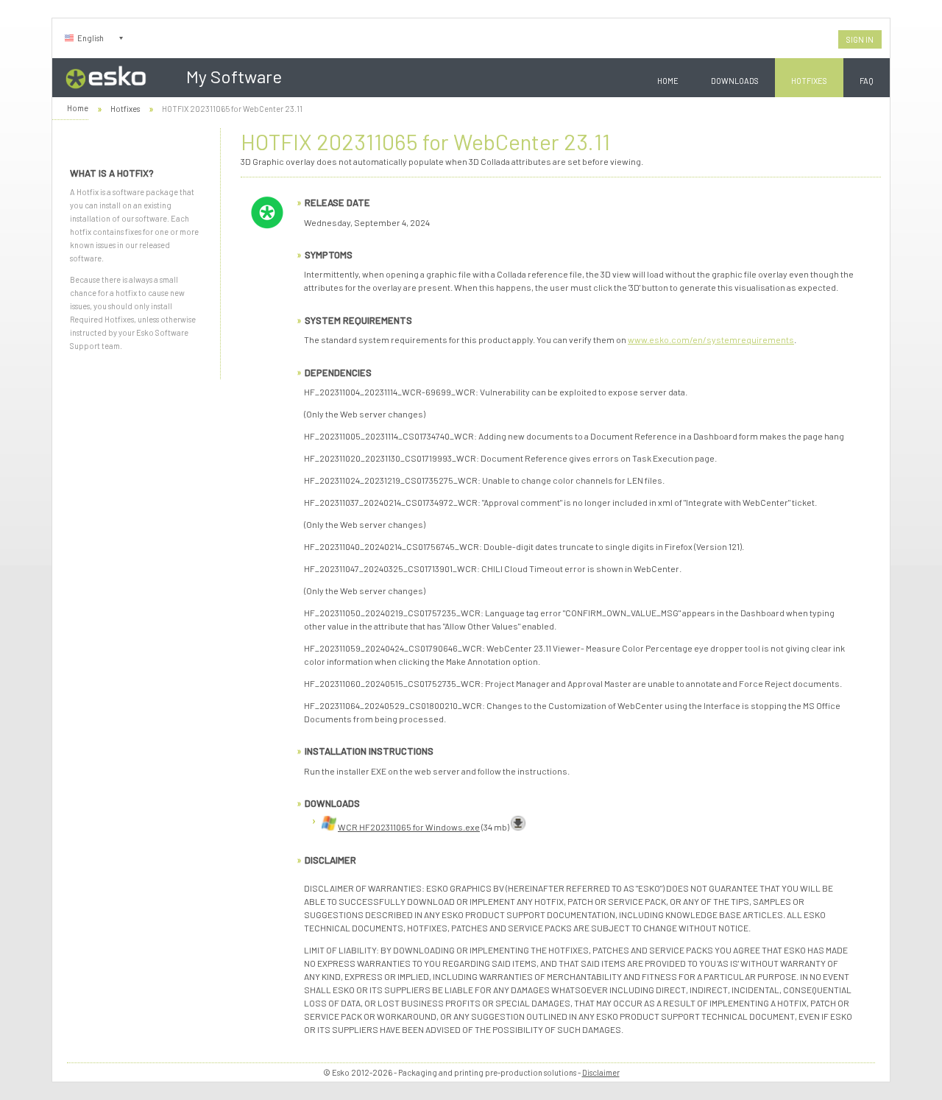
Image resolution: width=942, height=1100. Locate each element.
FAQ (867, 80)
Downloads (735, 80)
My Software (234, 76)
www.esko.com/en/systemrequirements (711, 339)
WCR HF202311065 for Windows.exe (409, 827)
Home (668, 80)
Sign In (860, 39)
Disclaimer (601, 1072)
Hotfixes (809, 80)
